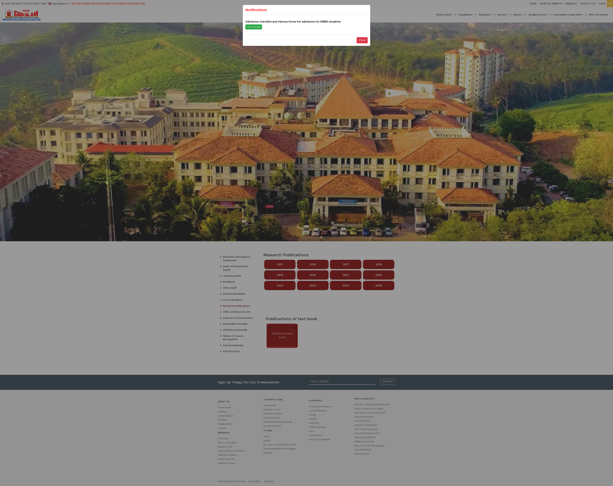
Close (362, 40)
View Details (254, 26)
